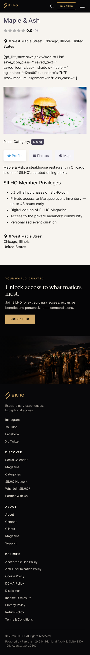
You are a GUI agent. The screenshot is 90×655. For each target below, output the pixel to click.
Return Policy (14, 612)
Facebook (12, 434)
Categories (13, 474)
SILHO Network (16, 481)
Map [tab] (67, 155)
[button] (9, 110)
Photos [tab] (43, 155)
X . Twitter (12, 441)
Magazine (12, 467)
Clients (10, 529)
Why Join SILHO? (17, 488)
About (9, 514)
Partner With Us (16, 496)
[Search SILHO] (51, 6)
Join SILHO (66, 6)
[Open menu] (82, 6)
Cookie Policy (14, 576)
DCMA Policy (14, 583)
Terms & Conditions (19, 619)
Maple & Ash (21, 20)
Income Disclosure (18, 598)
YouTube (11, 427)
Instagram (12, 419)
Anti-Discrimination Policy (23, 569)
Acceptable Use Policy (21, 562)
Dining (37, 142)
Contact (11, 522)
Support (11, 543)
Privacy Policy (15, 605)
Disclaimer (12, 590)
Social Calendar (16, 460)
